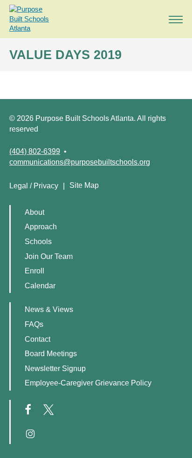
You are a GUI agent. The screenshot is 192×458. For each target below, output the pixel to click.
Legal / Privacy (33, 186)
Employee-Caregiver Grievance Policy (88, 383)
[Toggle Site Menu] (173, 19)
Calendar (40, 286)
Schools (38, 242)
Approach (41, 227)
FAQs (34, 324)
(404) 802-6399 (34, 151)
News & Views (49, 309)
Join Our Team (49, 256)
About (34, 212)
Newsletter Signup (55, 368)
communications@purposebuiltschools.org (79, 162)
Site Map (84, 185)
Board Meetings (51, 354)
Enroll (34, 271)
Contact (37, 339)
